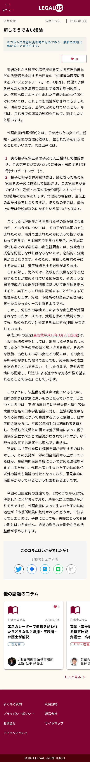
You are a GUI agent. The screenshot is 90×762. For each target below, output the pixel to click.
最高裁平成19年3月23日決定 (55, 335)
